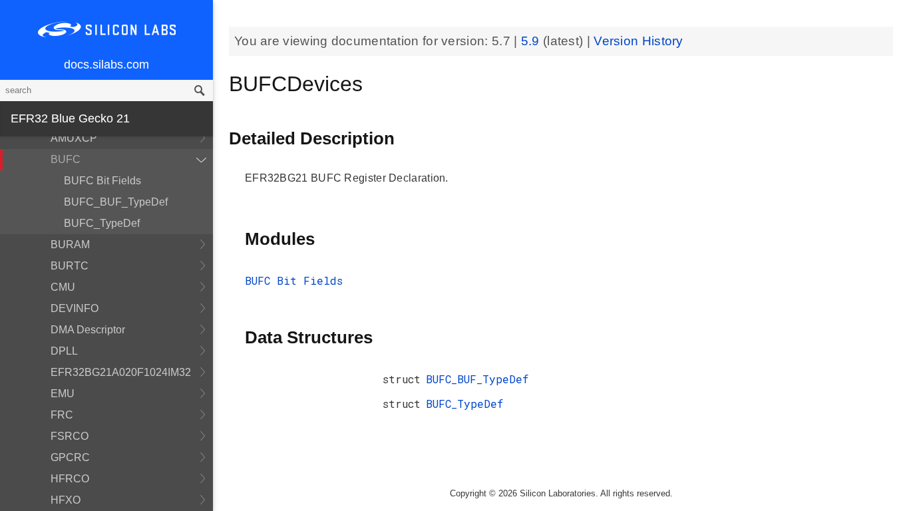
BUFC (66, 159)
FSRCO (70, 436)
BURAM (70, 244)
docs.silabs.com (106, 64)
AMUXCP (74, 138)
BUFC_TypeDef (102, 223)
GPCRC (70, 457)
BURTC (70, 265)
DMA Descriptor (88, 329)
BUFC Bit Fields (102, 180)
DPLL (64, 351)
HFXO (66, 500)
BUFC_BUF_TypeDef (116, 202)
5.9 (532, 41)
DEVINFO (74, 308)
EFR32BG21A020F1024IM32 (121, 372)
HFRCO (70, 478)
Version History (638, 41)
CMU (63, 287)
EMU (63, 393)
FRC (62, 415)
